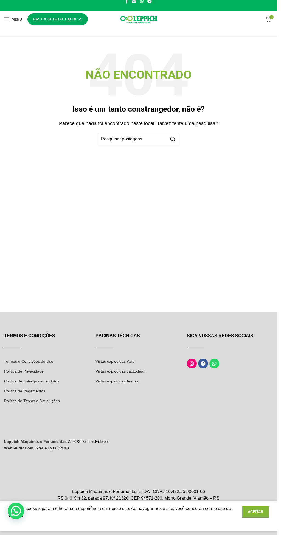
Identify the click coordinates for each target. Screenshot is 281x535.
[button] (16, 511)
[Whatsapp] (214, 363)
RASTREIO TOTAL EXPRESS (57, 19)
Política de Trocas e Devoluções (32, 401)
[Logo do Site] (138, 18)
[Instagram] (192, 363)
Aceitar (255, 512)
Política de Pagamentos (24, 391)
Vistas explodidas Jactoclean (120, 371)
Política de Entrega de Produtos (31, 381)
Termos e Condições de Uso (28, 361)
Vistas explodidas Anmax (117, 381)
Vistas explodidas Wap (114, 361)
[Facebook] (203, 363)
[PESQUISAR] (173, 139)
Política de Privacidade (24, 371)
